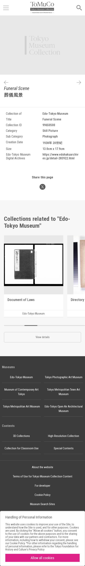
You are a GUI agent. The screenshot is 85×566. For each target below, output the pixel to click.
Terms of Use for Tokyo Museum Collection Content (42, 476)
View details (43, 337)
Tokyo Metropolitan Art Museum (21, 406)
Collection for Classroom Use (22, 448)
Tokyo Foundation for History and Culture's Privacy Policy (41, 548)
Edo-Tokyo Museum (21, 377)
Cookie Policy (42, 495)
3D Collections (21, 436)
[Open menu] (6, 8)
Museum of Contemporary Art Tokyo (21, 392)
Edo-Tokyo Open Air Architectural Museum (64, 409)
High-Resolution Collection (63, 436)
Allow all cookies (42, 558)
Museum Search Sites (42, 504)
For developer (42, 485)
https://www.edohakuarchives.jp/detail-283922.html (60, 156)
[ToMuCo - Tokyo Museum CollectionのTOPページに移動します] (42, 8)
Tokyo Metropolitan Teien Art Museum (63, 392)
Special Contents (64, 448)
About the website (42, 467)
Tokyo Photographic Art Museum (63, 377)
